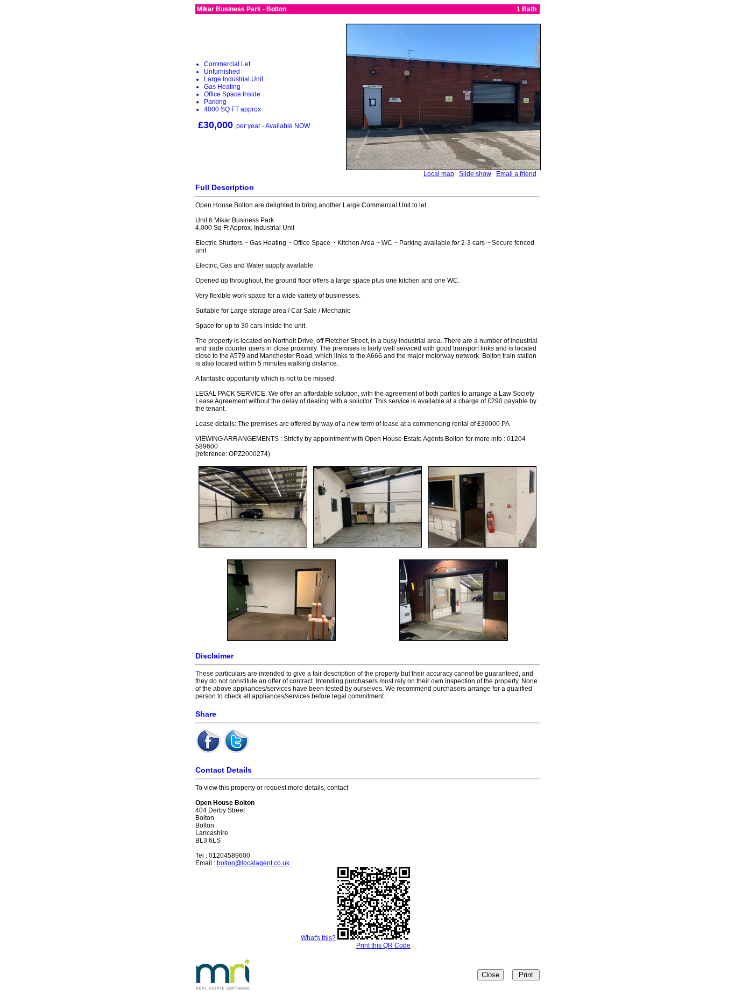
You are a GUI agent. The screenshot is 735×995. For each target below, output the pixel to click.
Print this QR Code (383, 945)
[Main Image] (443, 167)
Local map (438, 174)
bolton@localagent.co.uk (253, 863)
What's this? (318, 938)
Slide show (475, 174)
